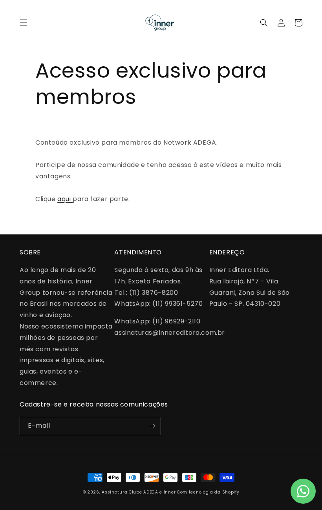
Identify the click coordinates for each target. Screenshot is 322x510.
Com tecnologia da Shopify (208, 492)
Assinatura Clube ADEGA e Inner (139, 492)
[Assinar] (152, 426)
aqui (65, 198)
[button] (23, 22)
